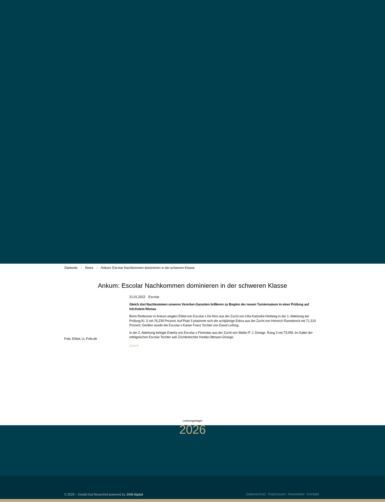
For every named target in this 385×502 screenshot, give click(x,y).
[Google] (315, 488)
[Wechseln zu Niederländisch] (287, 88)
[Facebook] (299, 488)
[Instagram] (291, 488)
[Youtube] (307, 488)
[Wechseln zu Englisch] (287, 53)
